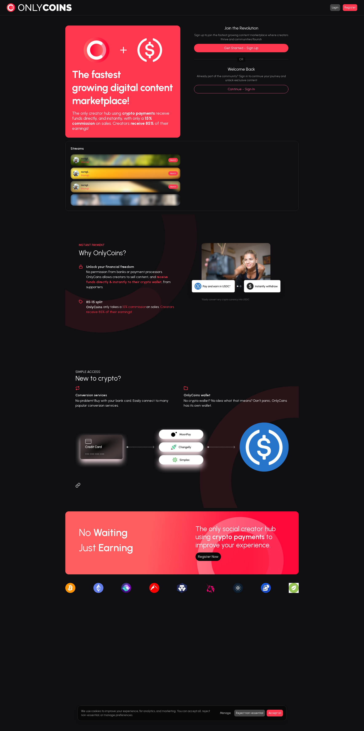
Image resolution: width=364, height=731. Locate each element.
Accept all (274, 713)
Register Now (208, 557)
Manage (225, 713)
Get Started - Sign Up (241, 48)
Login (335, 7)
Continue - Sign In (241, 89)
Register (350, 7)
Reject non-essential (249, 713)
